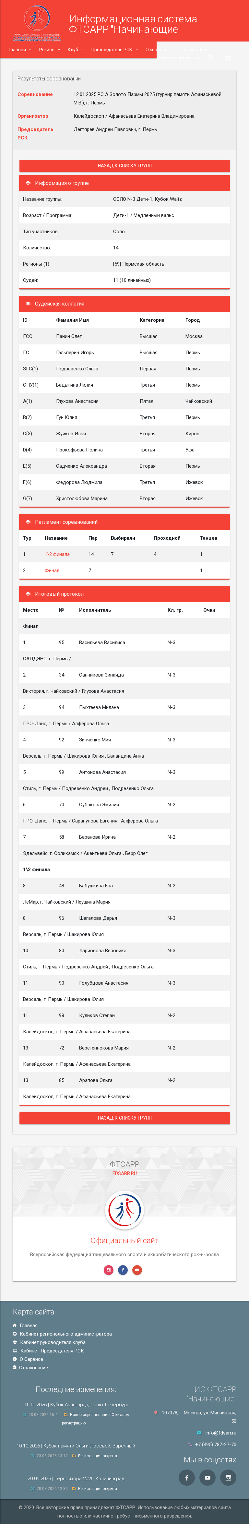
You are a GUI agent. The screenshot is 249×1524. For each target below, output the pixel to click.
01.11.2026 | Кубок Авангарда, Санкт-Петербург (76, 1405)
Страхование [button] (195, 49)
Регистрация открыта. (98, 1456)
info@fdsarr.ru (221, 1433)
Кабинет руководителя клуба (52, 1342)
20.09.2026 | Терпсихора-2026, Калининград (76, 1479)
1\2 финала (57, 554)
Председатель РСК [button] (111, 49)
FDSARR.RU (125, 1173)
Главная (28, 1325)
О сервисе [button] (156, 49)
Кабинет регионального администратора (65, 1334)
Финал (52, 570)
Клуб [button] (73, 49)
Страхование (33, 1368)
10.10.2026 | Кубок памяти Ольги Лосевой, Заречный (76, 1446)
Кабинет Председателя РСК (51, 1351)
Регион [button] (46, 49)
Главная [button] (17, 49)
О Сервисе (30, 1359)
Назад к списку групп (125, 165)
